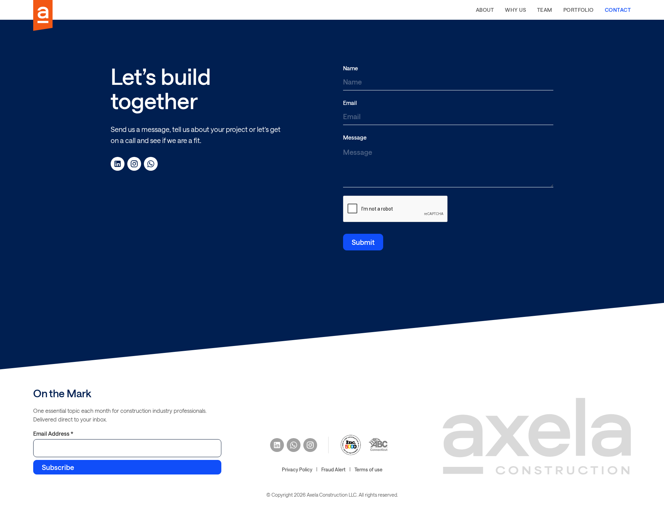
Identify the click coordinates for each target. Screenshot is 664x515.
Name (350, 68)
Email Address (53, 433)
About (485, 10)
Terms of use (368, 469)
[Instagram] (134, 164)
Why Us (515, 10)
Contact (618, 10)
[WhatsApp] (151, 164)
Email (350, 102)
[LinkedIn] (117, 164)
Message (355, 137)
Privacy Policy (297, 469)
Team (544, 10)
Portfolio (578, 10)
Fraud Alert (333, 469)
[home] (43, 15)
